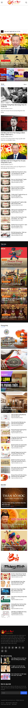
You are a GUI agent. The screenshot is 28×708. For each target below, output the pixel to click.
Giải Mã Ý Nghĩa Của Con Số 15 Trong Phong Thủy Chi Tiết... (18, 453)
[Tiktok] (12, 647)
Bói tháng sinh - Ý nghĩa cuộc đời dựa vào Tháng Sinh (13, 567)
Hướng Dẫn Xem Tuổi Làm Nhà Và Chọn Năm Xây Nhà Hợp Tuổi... (18, 606)
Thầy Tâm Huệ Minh (5, 52)
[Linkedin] (23, 647)
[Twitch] (2, 651)
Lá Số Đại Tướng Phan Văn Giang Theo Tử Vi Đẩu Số (13, 105)
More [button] (25, 84)
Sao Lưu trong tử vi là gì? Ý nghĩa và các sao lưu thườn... (18, 187)
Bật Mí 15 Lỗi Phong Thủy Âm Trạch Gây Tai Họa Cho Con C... (18, 460)
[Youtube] (16, 647)
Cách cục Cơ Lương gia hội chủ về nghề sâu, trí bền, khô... (18, 210)
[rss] (5, 651)
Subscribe (23, 693)
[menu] (2, 2)
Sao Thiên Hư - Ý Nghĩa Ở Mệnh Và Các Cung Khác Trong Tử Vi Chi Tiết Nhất (13, 63)
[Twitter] (5, 647)
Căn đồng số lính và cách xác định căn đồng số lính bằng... (18, 658)
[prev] (24, 31)
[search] (26, 2)
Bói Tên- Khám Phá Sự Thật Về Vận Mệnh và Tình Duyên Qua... (18, 574)
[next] (26, 31)
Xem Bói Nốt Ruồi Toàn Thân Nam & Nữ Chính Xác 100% (18, 582)
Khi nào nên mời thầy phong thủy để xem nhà (13, 365)
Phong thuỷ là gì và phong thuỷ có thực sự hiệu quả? (18, 430)
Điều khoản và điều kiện (11, 702)
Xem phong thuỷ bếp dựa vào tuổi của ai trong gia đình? (18, 423)
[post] (14, 44)
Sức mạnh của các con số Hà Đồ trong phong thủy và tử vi (19, 468)
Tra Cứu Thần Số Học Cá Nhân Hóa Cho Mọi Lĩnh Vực (14, 503)
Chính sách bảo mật (5, 704)
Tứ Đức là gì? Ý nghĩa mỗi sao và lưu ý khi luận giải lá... (19, 195)
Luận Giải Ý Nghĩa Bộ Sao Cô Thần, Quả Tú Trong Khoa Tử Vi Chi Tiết (12, 31)
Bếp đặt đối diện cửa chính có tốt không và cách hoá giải (12, 408)
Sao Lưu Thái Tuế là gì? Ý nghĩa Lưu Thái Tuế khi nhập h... (18, 180)
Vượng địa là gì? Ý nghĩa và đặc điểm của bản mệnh (18, 202)
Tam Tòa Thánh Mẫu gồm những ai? (13, 317)
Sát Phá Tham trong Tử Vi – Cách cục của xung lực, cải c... (19, 225)
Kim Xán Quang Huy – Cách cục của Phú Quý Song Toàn (18, 233)
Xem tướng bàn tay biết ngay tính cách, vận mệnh (18, 674)
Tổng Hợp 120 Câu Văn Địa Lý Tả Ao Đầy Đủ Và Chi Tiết (19, 438)
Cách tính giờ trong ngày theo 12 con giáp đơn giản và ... (7, 78)
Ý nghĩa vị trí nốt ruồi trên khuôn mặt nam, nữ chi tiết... (18, 666)
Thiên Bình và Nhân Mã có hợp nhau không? (20, 79)
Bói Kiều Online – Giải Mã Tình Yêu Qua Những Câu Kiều (14, 546)
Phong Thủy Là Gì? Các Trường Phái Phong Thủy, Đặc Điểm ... (18, 475)
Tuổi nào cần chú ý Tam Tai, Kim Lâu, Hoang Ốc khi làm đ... (13, 344)
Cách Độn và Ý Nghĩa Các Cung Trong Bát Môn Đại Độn (18, 612)
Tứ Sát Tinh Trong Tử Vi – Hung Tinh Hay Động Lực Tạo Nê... (18, 172)
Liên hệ (2, 702)
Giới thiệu (14, 704)
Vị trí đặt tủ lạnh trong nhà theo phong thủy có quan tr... (13, 387)
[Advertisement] (14, 14)
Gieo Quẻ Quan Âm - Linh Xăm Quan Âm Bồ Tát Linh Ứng (13, 525)
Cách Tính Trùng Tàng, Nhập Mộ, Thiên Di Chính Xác (18, 589)
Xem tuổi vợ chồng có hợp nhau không (19, 597)
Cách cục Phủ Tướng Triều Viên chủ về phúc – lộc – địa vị (19, 218)
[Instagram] (9, 647)
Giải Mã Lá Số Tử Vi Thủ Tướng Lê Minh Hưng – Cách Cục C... (13, 133)
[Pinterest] (19, 647)
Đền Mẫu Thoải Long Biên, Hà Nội (12, 284)
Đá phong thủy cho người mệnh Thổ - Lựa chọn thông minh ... (19, 445)
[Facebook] (2, 647)
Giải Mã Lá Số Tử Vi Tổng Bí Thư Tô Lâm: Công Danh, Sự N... (13, 161)
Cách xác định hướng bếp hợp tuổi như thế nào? (18, 415)
